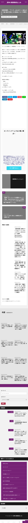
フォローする (18, 180)
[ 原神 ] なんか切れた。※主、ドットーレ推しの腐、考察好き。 (21, 343)
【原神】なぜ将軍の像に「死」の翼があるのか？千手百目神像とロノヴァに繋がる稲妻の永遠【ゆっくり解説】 (21, 378)
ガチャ (12, 439)
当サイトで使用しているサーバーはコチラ (11, 477)
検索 (3, 403)
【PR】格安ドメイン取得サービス (9, 498)
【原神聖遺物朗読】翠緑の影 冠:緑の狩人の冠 (21, 423)
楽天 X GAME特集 (6, 481)
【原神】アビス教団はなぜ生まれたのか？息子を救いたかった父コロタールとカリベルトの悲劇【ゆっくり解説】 (21, 361)
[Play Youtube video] (14, 37)
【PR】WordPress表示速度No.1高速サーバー (11, 495)
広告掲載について (6, 474)
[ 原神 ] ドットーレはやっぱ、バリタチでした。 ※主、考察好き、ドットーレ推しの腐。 (20, 276)
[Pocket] (19, 97)
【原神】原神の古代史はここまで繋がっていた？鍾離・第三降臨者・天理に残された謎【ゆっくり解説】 (7, 361)
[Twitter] (10, 97)
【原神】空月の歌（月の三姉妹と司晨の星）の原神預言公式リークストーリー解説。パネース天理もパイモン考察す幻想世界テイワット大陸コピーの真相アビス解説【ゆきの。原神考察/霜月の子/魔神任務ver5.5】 (20, 249)
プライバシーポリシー (7, 470)
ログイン (13, 301)
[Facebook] (5, 97)
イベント (11, 430)
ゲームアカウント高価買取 (8, 491)
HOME (2, 23)
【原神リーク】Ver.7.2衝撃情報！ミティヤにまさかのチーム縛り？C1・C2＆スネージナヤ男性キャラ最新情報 (21, 452)
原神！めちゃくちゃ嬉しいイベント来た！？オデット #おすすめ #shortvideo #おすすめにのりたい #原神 (21, 433)
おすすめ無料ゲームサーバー (8, 484)
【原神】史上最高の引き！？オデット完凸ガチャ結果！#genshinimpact (21, 442)
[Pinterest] (10, 99)
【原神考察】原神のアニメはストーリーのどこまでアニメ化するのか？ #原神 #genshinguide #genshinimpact (20, 232)
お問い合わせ (5, 463)
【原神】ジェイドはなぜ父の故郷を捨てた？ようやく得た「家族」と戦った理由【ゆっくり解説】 (7, 344)
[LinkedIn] (4, 99)
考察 (9, 16)
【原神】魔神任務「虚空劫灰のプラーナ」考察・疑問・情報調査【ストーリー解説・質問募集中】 (20, 265)
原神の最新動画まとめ (14, 2)
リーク (12, 448)
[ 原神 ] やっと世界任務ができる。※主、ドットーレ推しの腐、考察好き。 (7, 378)
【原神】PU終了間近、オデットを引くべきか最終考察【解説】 (7, 326)
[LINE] (24, 97)
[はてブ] (15, 97)
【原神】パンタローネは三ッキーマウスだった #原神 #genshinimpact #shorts (21, 414)
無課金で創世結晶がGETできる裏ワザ (10, 488)
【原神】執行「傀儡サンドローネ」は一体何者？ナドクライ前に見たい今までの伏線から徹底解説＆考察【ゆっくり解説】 (20, 288)
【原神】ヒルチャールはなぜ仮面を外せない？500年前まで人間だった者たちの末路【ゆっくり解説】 (21, 327)
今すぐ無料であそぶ (14, 168)
